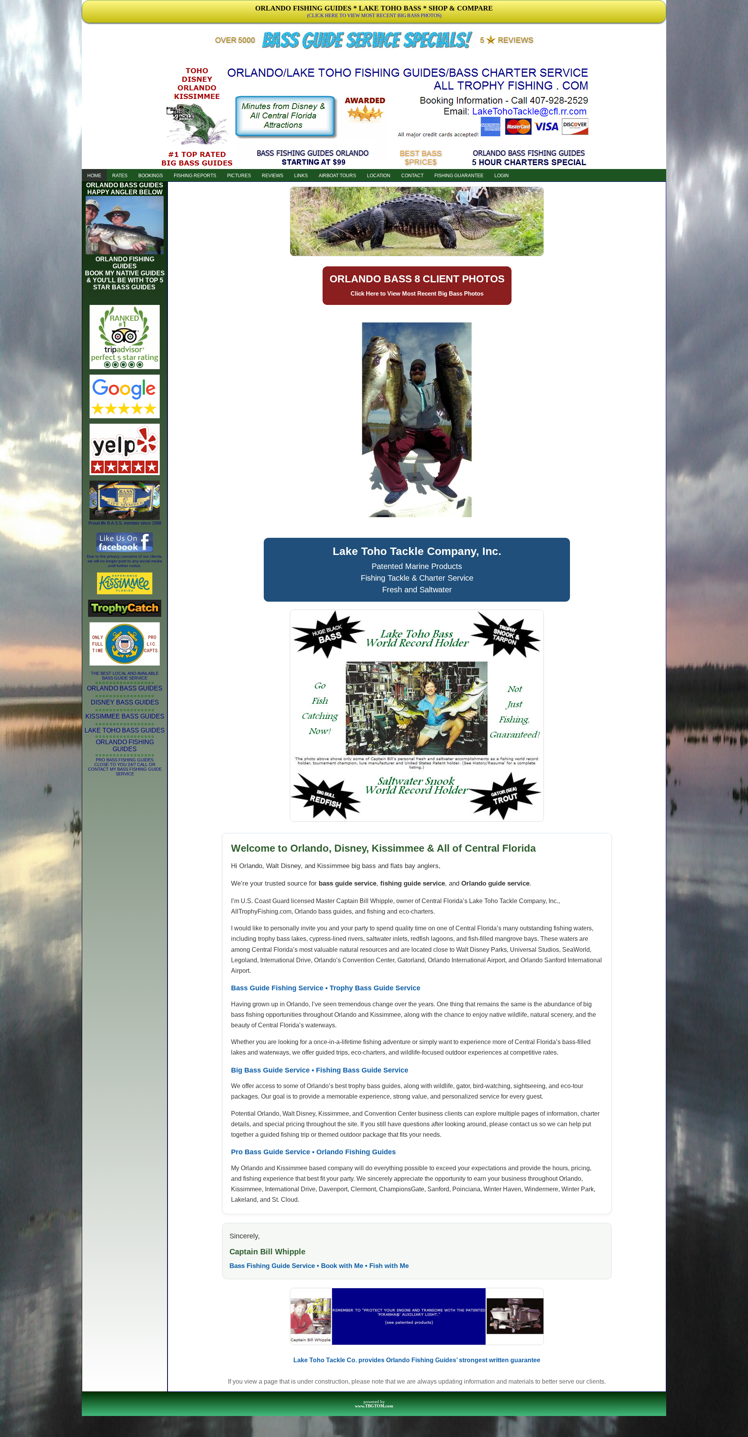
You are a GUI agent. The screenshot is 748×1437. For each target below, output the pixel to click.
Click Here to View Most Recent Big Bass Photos (417, 293)
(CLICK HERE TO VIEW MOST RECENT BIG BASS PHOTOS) (374, 15)
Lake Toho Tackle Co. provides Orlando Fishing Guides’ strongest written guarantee (416, 1360)
